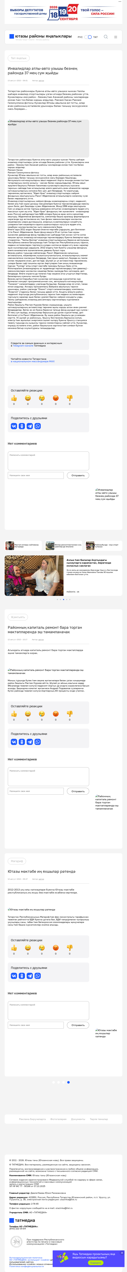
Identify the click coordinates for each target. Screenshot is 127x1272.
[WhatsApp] (38, 426)
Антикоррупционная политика (25, 1257)
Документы (78, 1119)
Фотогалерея (58, 1119)
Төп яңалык (18, 58)
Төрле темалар (99, 1119)
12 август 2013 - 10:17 (17, 639)
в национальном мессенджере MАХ (33, 361)
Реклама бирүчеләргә (32, 1119)
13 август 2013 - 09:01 (18, 80)
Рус (80, 37)
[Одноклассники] (22, 426)
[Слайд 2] (60, 599)
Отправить (78, 475)
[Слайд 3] (63, 599)
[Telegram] (30, 426)
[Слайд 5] (69, 599)
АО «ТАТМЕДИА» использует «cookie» (29, 1259)
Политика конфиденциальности (26, 1266)
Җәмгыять (18, 617)
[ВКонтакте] (14, 426)
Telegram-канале (23, 345)
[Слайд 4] (66, 599)
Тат (95, 37)
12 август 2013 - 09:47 (18, 879)
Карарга (95, 1262)
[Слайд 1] (57, 599)
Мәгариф (17, 861)
